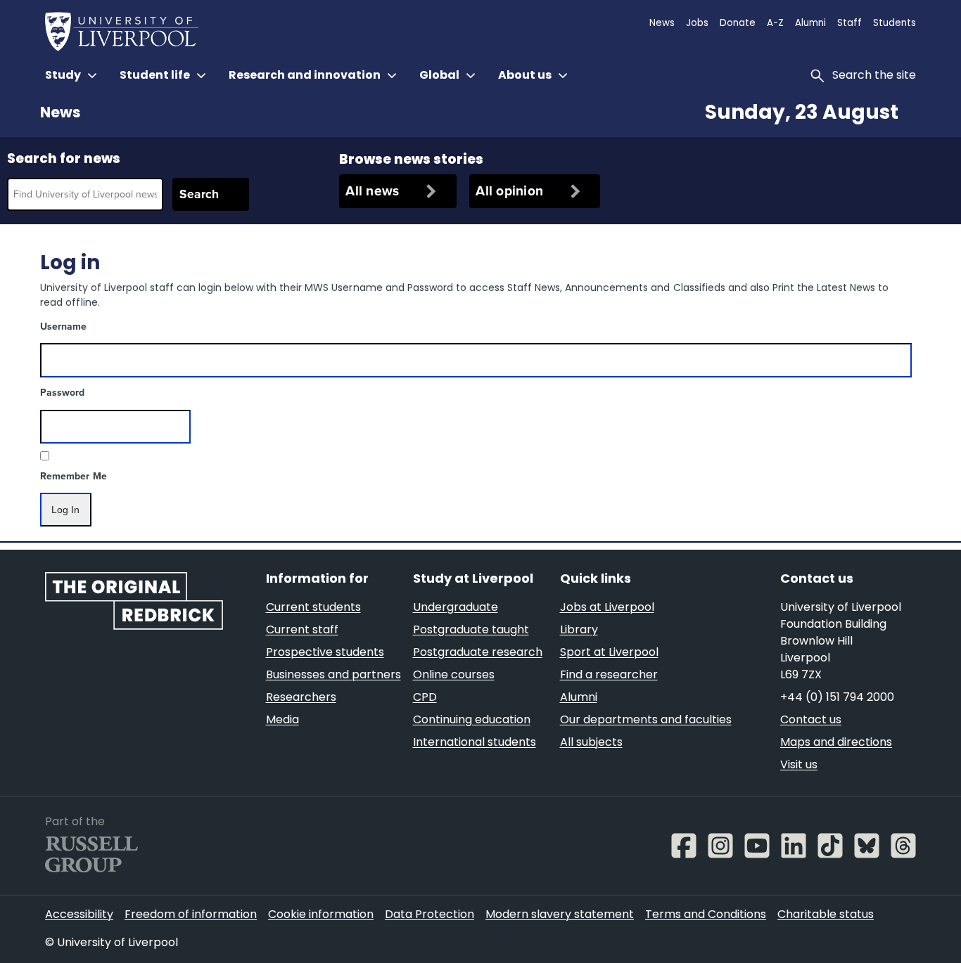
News (60, 114)
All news (372, 191)
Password (62, 392)
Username (63, 326)
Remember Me (73, 476)
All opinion (509, 191)
